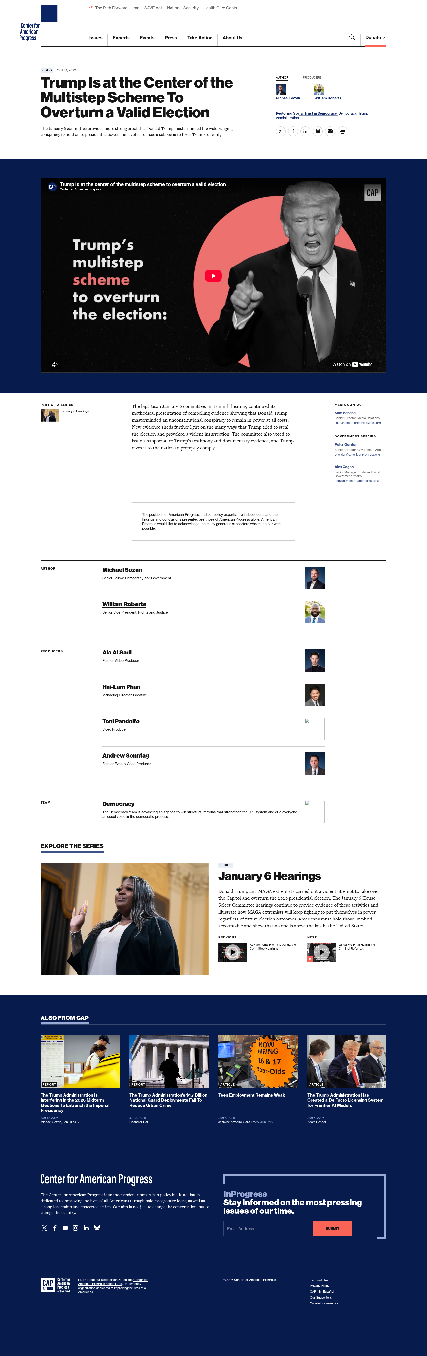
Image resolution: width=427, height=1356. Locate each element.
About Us (232, 38)
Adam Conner (316, 1122)
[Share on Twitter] (281, 131)
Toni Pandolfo (121, 721)
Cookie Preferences (324, 1303)
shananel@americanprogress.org (358, 423)
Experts (121, 38)
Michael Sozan (122, 569)
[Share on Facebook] (293, 131)
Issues (95, 38)
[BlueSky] (96, 1228)
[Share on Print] (342, 131)
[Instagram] (76, 1228)
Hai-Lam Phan (121, 686)
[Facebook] (55, 1228)
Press (171, 38)
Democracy (118, 803)
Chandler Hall (139, 1122)
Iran (135, 7)
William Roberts (124, 604)
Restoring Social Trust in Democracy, (307, 113)
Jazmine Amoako (230, 1122)
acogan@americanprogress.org (357, 481)
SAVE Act (153, 7)
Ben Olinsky (71, 1122)
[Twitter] (44, 1228)
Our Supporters (321, 1297)
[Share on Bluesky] (318, 131)
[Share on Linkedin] (305, 131)
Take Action (200, 38)
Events (147, 38)
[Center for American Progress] (50, 23)
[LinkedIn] (86, 1228)
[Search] (352, 40)
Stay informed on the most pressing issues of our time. (292, 1202)
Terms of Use (319, 1280)
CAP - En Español (322, 1291)
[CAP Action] (57, 1285)
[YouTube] (65, 1228)
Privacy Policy (319, 1286)
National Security (182, 7)
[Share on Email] (330, 131)
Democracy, (348, 113)
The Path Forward (111, 7)
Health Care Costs (220, 7)
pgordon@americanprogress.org (357, 454)
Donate (373, 37)
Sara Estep (251, 1122)
